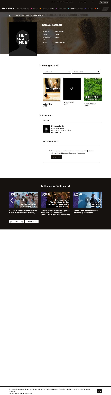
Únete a (99, 8)
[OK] (99, 391)
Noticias (35, 8)
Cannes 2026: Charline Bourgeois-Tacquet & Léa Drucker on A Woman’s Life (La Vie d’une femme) (23, 213)
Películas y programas (23, 8)
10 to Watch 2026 (82, 2)
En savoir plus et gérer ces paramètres (20, 393)
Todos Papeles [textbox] (78, 71)
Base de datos (62, 8)
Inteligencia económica (76, 8)
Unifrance (90, 8)
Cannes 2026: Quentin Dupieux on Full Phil (87, 212)
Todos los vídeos (31, 221)
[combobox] (57, 72)
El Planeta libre (90, 104)
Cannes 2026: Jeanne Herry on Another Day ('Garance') (53, 212)
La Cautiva (47, 104)
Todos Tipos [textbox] (48, 71)
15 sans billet (68, 102)
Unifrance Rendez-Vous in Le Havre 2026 (62, 2)
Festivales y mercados (48, 8)
